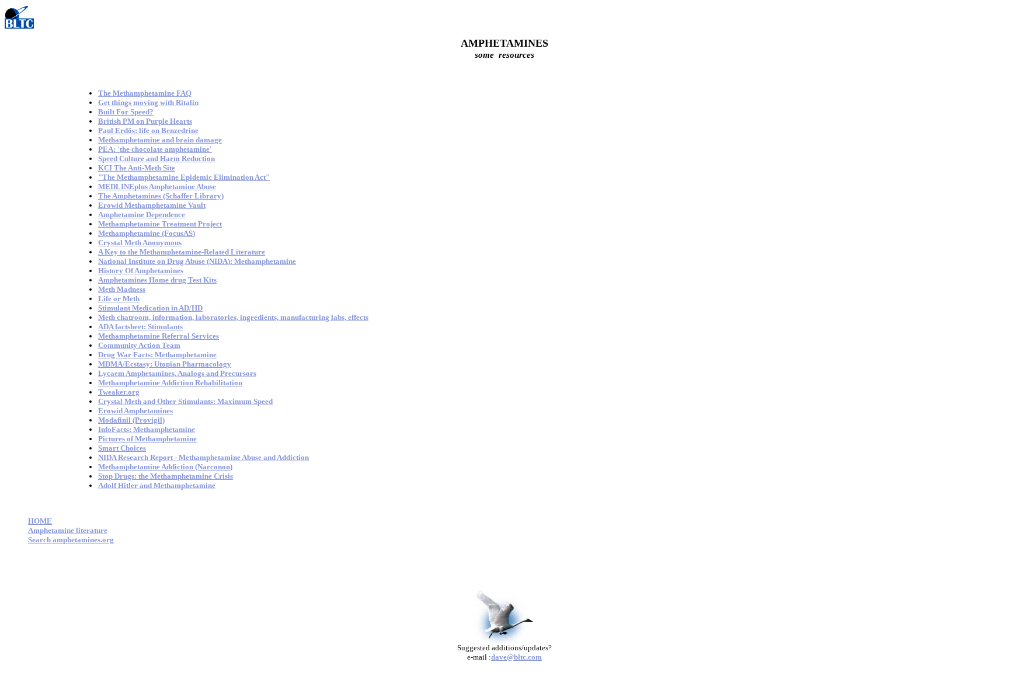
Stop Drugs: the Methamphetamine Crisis (165, 476)
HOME (40, 521)
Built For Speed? (126, 111)
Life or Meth (119, 298)
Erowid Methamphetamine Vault (152, 205)
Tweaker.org (119, 392)
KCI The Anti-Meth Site (136, 167)
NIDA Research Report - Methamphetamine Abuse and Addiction (203, 457)
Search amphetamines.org (71, 539)
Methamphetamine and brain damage (160, 139)
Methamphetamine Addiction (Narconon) (165, 466)
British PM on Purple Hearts (145, 121)
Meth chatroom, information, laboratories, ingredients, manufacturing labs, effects (233, 317)
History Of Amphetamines (140, 270)
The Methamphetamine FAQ (145, 93)
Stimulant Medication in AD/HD (150, 308)
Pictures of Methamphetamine (147, 438)
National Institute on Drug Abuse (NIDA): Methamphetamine (197, 261)
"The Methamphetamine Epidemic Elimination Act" (184, 177)
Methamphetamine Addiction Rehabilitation (170, 382)
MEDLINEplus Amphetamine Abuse (157, 186)
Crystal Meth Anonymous (140, 242)
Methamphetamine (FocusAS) (146, 233)
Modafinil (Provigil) (131, 420)
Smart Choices (122, 448)
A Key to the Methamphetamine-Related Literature (181, 252)
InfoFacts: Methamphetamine (146, 429)
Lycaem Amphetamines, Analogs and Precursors (177, 373)
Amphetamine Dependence (141, 214)
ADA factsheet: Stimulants (140, 326)
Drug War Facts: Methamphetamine (157, 354)
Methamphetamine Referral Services (158, 336)
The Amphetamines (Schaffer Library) (161, 195)
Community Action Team (139, 345)
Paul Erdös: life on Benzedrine (148, 130)
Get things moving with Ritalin (148, 102)
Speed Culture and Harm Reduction (156, 158)
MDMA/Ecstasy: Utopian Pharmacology (164, 364)
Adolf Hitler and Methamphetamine (156, 485)
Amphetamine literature (67, 530)
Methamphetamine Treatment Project (160, 223)
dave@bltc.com (516, 657)
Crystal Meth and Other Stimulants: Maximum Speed (185, 401)
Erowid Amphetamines (135, 410)
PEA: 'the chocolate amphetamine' (155, 149)
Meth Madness (121, 289)
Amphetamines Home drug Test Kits (157, 280)
